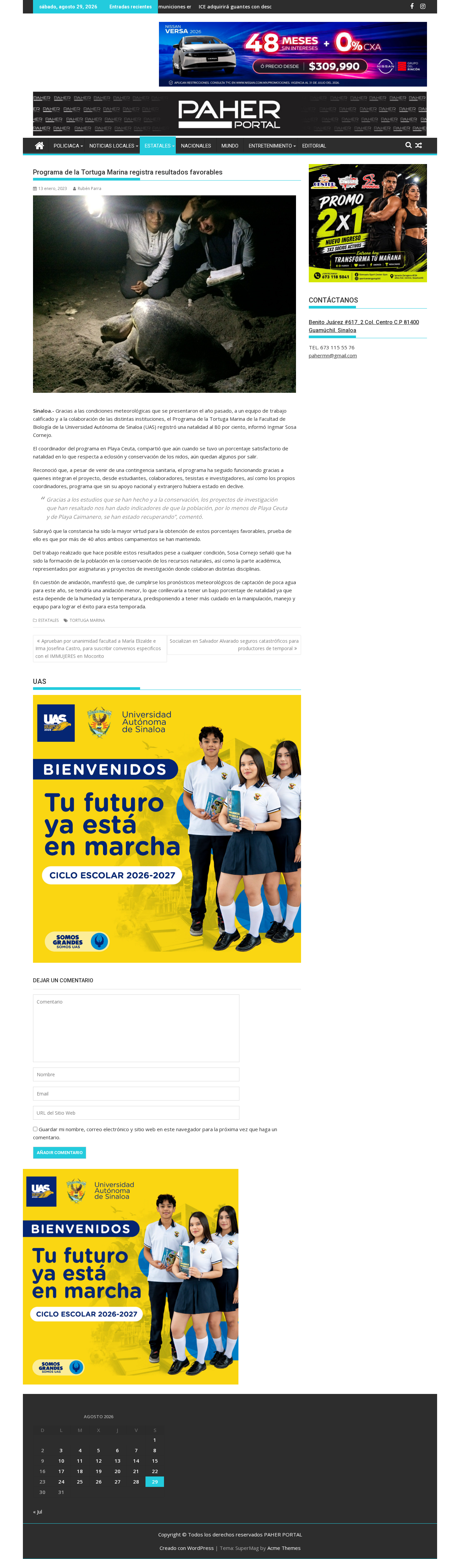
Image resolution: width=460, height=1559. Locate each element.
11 (80, 1460)
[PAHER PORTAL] (39, 144)
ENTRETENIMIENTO (270, 146)
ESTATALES (158, 146)
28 (136, 1481)
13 (117, 1460)
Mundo (230, 146)
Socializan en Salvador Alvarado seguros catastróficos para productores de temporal (234, 644)
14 (136, 1460)
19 (99, 1471)
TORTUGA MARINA (87, 620)
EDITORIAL (314, 146)
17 (61, 1471)
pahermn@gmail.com (333, 355)
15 (155, 1460)
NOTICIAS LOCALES (112, 146)
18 (80, 1471)
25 (80, 1481)
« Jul (37, 1511)
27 (117, 1481)
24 (61, 1481)
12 (99, 1460)
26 (99, 1481)
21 (136, 1471)
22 (155, 1471)
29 (155, 1481)
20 (117, 1471)
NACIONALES (196, 146)
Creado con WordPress (187, 1548)
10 (61, 1460)
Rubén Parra (89, 188)
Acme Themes (284, 1548)
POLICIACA (66, 146)
